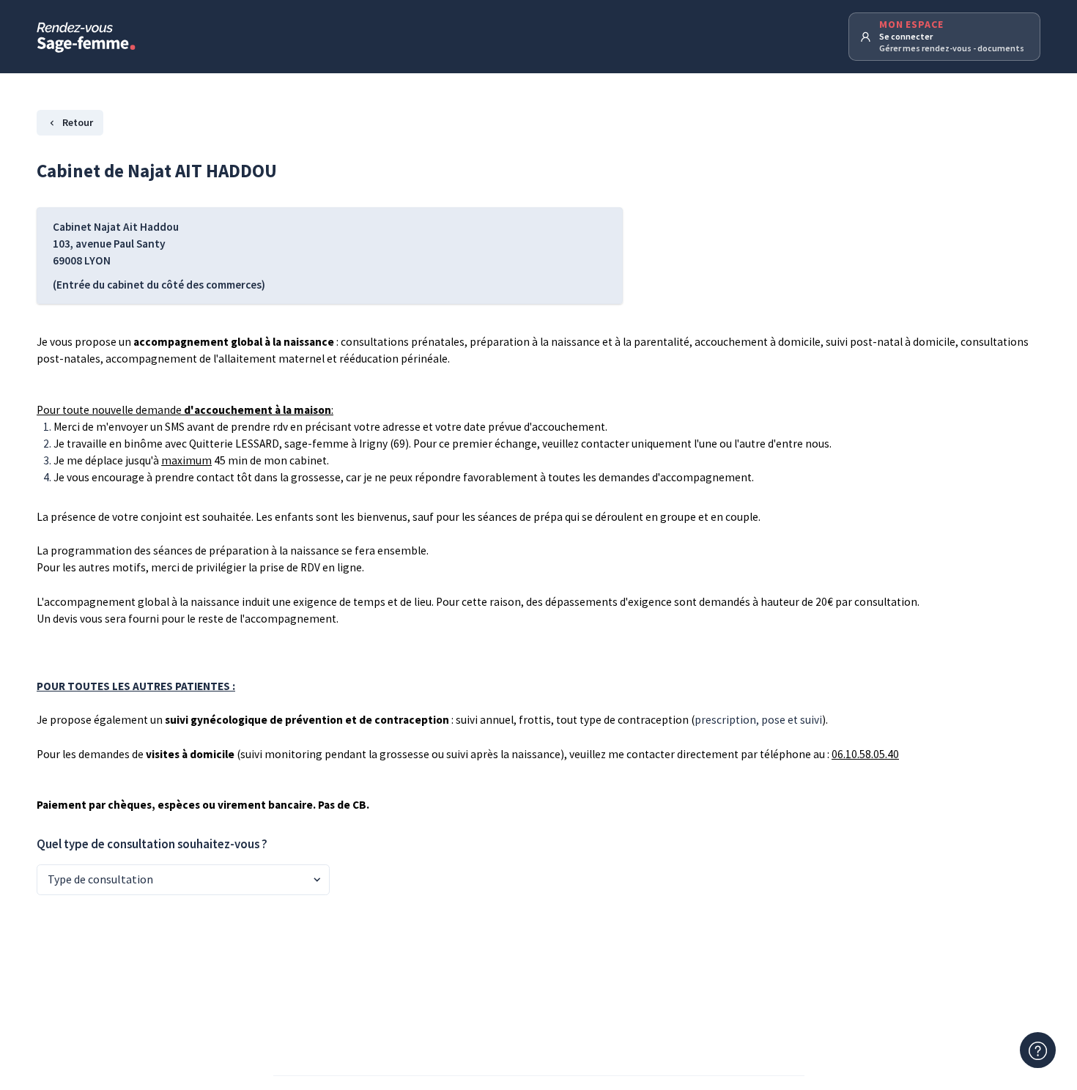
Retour (77, 122)
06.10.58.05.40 (865, 754)
